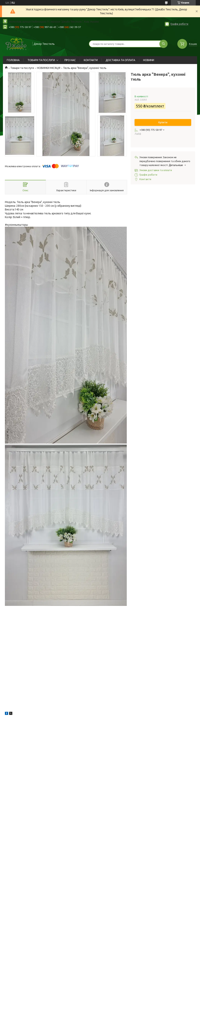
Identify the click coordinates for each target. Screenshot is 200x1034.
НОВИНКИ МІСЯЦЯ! (48, 67)
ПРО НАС (70, 60)
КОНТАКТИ (91, 60)
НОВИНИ (148, 60)
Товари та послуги (22, 67)
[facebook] (6, 713)
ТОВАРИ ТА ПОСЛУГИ (41, 60)
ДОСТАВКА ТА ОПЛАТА (120, 60)
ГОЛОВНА (13, 60)
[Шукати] (163, 44)
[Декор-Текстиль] (16, 43)
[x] (10, 713)
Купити (162, 122)
